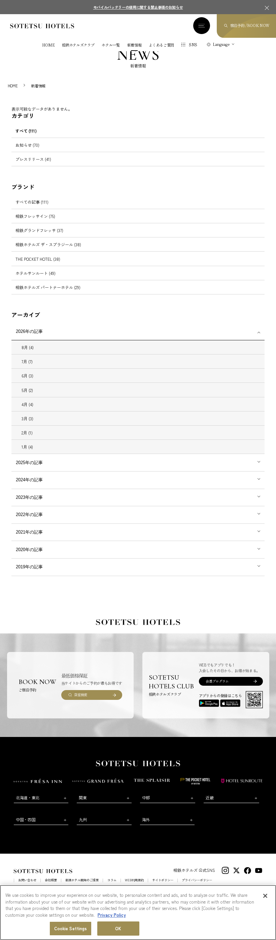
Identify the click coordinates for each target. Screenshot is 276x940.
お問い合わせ (27, 880)
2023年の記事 (29, 497)
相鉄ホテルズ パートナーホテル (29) (47, 287)
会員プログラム (217, 681)
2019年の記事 (29, 566)
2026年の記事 (29, 331)
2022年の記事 (29, 514)
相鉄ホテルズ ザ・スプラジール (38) (48, 244)
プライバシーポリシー (197, 880)
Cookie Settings (70, 928)
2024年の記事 (29, 479)
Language (221, 44)
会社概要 (51, 880)
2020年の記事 (29, 549)
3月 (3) (27, 418)
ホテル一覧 (110, 45)
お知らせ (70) (27, 145)
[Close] (265, 895)
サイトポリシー (162, 880)
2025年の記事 (29, 462)
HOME (48, 45)
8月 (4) (28, 347)
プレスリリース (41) (33, 159)
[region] (138, 912)
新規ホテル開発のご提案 (82, 880)
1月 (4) (27, 447)
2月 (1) (27, 432)
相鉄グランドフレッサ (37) (39, 230)
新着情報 (134, 45)
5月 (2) (27, 390)
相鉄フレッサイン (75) (35, 216)
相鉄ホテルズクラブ (78, 45)
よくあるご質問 (161, 45)
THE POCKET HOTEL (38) (37, 259)
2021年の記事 (29, 532)
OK (118, 928)
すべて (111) (26, 131)
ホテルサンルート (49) (35, 273)
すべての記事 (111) (31, 202)
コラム (111, 880)
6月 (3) (27, 375)
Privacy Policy (112, 915)
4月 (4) (27, 404)
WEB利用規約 (134, 880)
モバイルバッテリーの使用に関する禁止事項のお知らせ (138, 7)
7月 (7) (27, 361)
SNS (193, 44)
